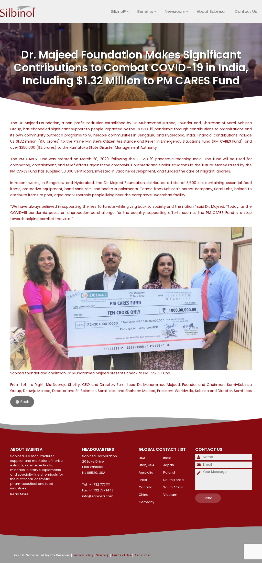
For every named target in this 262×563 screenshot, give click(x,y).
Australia (146, 472)
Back (24, 402)
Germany (146, 502)
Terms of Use (122, 555)
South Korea (173, 479)
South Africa (173, 487)
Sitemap (102, 555)
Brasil (143, 479)
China (143, 494)
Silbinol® (118, 11)
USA (142, 457)
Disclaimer (142, 555)
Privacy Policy (83, 555)
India (167, 457)
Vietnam (170, 494)
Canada (145, 487)
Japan (168, 465)
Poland (169, 472)
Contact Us (246, 11)
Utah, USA (147, 465)
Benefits (145, 11)
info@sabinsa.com (97, 496)
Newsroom (175, 11)
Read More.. (20, 494)
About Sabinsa (211, 11)
